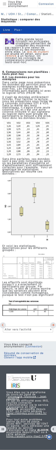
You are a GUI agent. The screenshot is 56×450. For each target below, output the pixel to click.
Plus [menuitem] (17, 29)
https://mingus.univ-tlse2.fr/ (26, 413)
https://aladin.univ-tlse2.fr (25, 436)
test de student (38, 51)
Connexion (46, 4)
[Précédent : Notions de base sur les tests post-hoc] (3, 325)
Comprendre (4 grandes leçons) (32, 14)
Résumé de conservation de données (24, 354)
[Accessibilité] (49, 437)
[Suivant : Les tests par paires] (53, 325)
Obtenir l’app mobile (18, 357)
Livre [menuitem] (6, 29)
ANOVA (11, 55)
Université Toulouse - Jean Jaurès (26, 397)
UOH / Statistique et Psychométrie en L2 (16, 14)
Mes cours (3, 14)
